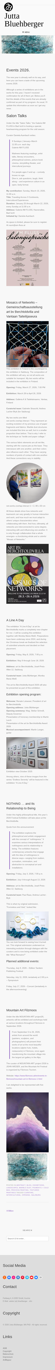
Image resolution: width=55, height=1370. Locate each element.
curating (28, 1192)
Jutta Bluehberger (24, 20)
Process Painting (20, 1190)
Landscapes (12, 1188)
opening (26, 1195)
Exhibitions (38, 1185)
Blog (29, 1185)
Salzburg (36, 1195)
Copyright (7, 1351)
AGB (5, 1348)
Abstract (21, 1185)
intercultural (13, 1195)
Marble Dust (25, 1188)
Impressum (8, 1357)
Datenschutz (8, 1354)
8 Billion (10, 1211)
